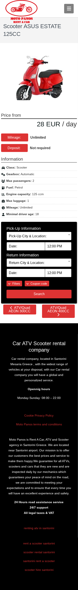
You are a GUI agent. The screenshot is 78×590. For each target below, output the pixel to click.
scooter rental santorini (39, 552)
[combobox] (39, 236)
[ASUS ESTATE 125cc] (39, 78)
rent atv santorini (18, 536)
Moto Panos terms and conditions (39, 424)
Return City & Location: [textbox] (26, 263)
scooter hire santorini (39, 570)
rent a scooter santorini (39, 543)
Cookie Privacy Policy (39, 415)
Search (39, 294)
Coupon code (38, 283)
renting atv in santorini (39, 528)
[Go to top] (71, 583)
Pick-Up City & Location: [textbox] (27, 236)
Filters (15, 283)
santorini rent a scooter (39, 561)
